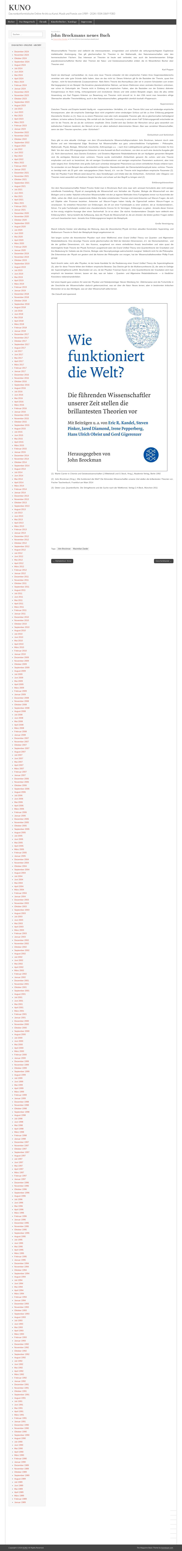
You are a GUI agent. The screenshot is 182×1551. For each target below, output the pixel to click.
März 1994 (19, 1293)
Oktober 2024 (20, 58)
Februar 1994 (20, 1297)
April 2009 (18, 684)
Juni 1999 (18, 1081)
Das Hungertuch (27, 22)
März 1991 (19, 1415)
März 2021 (19, 203)
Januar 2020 (20, 250)
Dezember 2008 (21, 698)
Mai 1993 (18, 1327)
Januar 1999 (20, 1098)
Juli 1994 (18, 1280)
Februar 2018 (20, 327)
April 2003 (18, 927)
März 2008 (19, 728)
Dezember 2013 (21, 496)
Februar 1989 (20, 1499)
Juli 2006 (18, 795)
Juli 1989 (18, 1482)
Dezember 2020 (21, 213)
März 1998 (19, 1132)
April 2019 (18, 280)
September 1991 (21, 1394)
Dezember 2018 (21, 294)
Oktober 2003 (20, 906)
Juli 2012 (18, 553)
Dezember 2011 (21, 576)
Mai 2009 (18, 681)
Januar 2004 (20, 896)
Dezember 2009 (21, 657)
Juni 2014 (18, 475)
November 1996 (21, 1186)
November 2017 (21, 338)
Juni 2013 (18, 516)
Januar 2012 (20, 573)
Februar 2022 (20, 166)
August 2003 (20, 913)
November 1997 (21, 1145)
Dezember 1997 (21, 1142)
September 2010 (21, 627)
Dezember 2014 (21, 455)
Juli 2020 (18, 230)
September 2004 (21, 869)
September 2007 (21, 748)
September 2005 (21, 829)
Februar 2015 (20, 449)
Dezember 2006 (21, 778)
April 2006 (18, 805)
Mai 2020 (18, 237)
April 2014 (18, 482)
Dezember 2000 (21, 1021)
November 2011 (21, 580)
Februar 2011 (20, 610)
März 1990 (19, 1455)
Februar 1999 (20, 1095)
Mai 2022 (18, 156)
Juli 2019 (18, 270)
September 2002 (21, 950)
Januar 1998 (20, 1139)
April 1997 (18, 1169)
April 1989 (18, 1492)
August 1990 (20, 1438)
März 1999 (19, 1092)
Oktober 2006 (20, 785)
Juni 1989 (18, 1485)
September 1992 (21, 1354)
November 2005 (21, 822)
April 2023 (18, 119)
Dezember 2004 (21, 859)
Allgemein (55, 31)
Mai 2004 (18, 883)
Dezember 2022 (21, 132)
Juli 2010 (18, 634)
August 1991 (20, 1398)
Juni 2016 (18, 395)
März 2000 (19, 1051)
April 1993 (18, 1330)
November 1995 (21, 1226)
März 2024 (19, 82)
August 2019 (20, 267)
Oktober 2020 (20, 220)
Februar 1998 (20, 1135)
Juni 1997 (18, 1162)
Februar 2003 (20, 933)
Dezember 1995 (21, 1223)
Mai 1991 (18, 1408)
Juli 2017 (18, 351)
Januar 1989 (20, 1502)
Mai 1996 (18, 1206)
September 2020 (21, 223)
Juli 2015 (18, 432)
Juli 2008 (18, 715)
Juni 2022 (18, 152)
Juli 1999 (18, 1078)
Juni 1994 (18, 1283)
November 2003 (21, 903)
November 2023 (21, 95)
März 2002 (19, 970)
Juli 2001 (18, 997)
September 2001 (21, 990)
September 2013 (21, 506)
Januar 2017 (20, 371)
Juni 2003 (18, 920)
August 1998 (20, 1115)
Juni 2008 (18, 718)
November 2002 (21, 943)
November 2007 (21, 741)
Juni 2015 (18, 435)
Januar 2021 (20, 210)
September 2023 (21, 102)
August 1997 (20, 1155)
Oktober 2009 (20, 664)
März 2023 (19, 122)
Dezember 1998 (21, 1102)
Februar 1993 (20, 1337)
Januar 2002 (20, 977)
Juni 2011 (18, 597)
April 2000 (18, 1048)
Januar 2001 (20, 1017)
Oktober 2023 (20, 98)
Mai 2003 (18, 923)
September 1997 (21, 1152)
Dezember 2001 (21, 980)
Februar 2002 (20, 974)
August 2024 (20, 65)
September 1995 (21, 1233)
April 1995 (18, 1250)
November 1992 (21, 1347)
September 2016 (21, 385)
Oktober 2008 (20, 704)
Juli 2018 (18, 311)
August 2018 (20, 307)
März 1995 (19, 1253)
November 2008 (21, 701)
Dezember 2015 (21, 415)
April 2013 (18, 523)
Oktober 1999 (20, 1068)
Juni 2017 (18, 354)
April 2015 (18, 442)
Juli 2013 (18, 512)
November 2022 (21, 135)
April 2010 (18, 644)
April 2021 (18, 199)
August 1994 (20, 1277)
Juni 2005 (18, 839)
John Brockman (64, 549)
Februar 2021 (20, 206)
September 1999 (21, 1071)
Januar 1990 (20, 1462)
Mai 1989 (18, 1489)
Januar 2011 (20, 614)
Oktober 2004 (20, 866)
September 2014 (21, 465)
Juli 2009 (18, 674)
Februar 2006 (20, 812)
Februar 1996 (20, 1216)
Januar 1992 (20, 1381)
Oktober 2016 (20, 381)
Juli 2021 (18, 189)
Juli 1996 (18, 1199)
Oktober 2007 (20, 745)
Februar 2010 (20, 651)
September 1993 (21, 1314)
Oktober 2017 (20, 341)
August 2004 (20, 873)
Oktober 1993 (20, 1310)
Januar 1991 (20, 1421)
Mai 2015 (18, 439)
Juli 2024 (18, 68)
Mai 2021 (18, 196)
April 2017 (18, 361)
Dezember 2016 (21, 375)
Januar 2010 (20, 654)
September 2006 (21, 789)
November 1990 (21, 1428)
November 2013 (21, 499)
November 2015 (21, 418)
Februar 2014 (20, 489)
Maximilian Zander (60, 39)
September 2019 (21, 263)
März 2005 (19, 849)
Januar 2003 (20, 937)
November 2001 (21, 984)
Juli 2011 (18, 593)
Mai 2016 (18, 398)
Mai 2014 (18, 479)
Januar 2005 (20, 856)
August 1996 (20, 1196)
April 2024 (18, 78)
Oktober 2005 (20, 826)
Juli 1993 (18, 1320)
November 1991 (21, 1388)
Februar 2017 (20, 368)
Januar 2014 (20, 492)
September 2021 (21, 183)
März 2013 (19, 526)
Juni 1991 (18, 1405)
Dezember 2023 (21, 92)
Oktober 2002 (20, 947)
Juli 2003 (18, 916)
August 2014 (20, 469)
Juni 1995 (18, 1243)
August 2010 (20, 630)
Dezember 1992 (21, 1344)
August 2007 (20, 752)
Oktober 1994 (20, 1270)
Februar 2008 (20, 731)
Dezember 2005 (21, 819)
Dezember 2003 (21, 900)
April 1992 (18, 1371)
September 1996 (21, 1193)
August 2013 (20, 509)
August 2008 (20, 711)
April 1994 (18, 1290)
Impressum (86, 22)
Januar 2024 (20, 88)
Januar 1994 (20, 1300)
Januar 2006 (20, 816)
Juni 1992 (18, 1364)
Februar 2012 (20, 570)
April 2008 (18, 725)
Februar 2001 (20, 1014)
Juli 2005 (18, 836)
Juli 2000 (18, 1038)
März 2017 (19, 364)
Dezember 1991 (21, 1384)
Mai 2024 (18, 75)
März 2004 (19, 889)
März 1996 (19, 1213)
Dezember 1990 (21, 1425)
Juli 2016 (18, 391)
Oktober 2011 (20, 583)
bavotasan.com (167, 1548)
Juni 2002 (18, 960)
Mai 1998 (18, 1125)
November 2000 (21, 1024)
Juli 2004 (18, 876)
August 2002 (20, 953)
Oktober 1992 (20, 1351)
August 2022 (20, 146)
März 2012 (19, 566)
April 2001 (18, 1007)
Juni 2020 (18, 233)
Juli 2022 (18, 149)
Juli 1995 (18, 1240)
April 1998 (18, 1129)
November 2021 (21, 176)
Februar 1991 (20, 1418)
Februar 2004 (20, 893)
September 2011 (21, 587)
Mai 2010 (18, 640)
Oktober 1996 (20, 1189)
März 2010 (19, 647)
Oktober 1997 (20, 1149)
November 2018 (21, 297)
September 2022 (21, 142)
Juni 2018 (18, 314)
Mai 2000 (18, 1044)
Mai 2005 (18, 842)
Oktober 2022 (20, 139)
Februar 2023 (20, 125)
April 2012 (18, 563)
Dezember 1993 (21, 1304)
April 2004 (18, 886)
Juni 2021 (18, 193)
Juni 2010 (18, 637)
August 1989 (20, 1479)
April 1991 (18, 1411)
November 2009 (21, 661)
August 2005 (20, 832)
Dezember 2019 (21, 253)
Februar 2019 (20, 287)
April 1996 (18, 1209)
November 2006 (21, 782)
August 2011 (20, 590)
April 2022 (18, 159)
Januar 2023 (20, 129)
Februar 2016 (20, 408)
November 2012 (21, 539)
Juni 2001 (18, 1001)
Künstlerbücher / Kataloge (64, 22)
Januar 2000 (20, 1058)
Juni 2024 (18, 72)
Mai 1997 (18, 1166)
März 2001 (19, 1011)
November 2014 (21, 459)
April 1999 (18, 1088)
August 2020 (20, 226)
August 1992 (20, 1357)
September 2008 (21, 708)
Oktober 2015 (20, 422)
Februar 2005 (20, 852)
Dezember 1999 (21, 1061)
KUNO (20, 7)
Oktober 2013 (20, 502)
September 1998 (21, 1112)
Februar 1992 (20, 1378)
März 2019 (19, 284)
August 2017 (20, 348)
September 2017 (21, 344)
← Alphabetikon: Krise (62, 561)
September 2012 (21, 546)
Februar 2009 (20, 691)
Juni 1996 (18, 1203)
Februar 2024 (20, 85)
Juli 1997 (18, 1159)
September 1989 (21, 1475)
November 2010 (21, 620)
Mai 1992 (18, 1367)
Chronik (43, 22)
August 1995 (20, 1236)
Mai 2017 (18, 358)
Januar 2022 (20, 169)
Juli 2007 (18, 755)
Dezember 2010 (21, 617)
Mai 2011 (18, 600)
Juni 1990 (18, 1445)
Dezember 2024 (21, 51)
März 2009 (19, 688)
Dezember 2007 (21, 738)
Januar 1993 (20, 1341)
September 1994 (21, 1273)
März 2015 (19, 445)
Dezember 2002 (21, 940)
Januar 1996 (20, 1219)
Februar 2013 (20, 529)
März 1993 (19, 1334)
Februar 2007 (20, 772)
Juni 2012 (18, 556)
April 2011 (18, 603)
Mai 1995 (18, 1246)
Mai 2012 (18, 560)
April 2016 (18, 402)
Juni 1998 (18, 1122)
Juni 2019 (18, 274)
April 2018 (18, 321)
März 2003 (19, 930)
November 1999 (21, 1065)
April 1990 (18, 1452)
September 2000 (21, 1031)
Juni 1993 (18, 1324)
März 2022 (19, 162)
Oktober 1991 (20, 1391)
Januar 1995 (20, 1260)
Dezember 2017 (21, 334)
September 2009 (21, 667)
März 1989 (19, 1495)
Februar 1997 (20, 1176)
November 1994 (21, 1266)
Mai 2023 (18, 115)
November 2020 (21, 216)
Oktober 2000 (20, 1028)
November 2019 (21, 257)
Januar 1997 (20, 1179)
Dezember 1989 (21, 1465)
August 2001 (20, 994)
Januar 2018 (20, 331)
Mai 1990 (18, 1448)
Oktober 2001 (20, 987)
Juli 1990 (18, 1442)
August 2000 (20, 1034)
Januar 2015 (20, 452)
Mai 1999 (18, 1085)
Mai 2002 (18, 964)
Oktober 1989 (20, 1472)
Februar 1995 (20, 1256)
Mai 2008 (18, 721)
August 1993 (20, 1317)
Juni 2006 (18, 799)
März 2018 (19, 324)
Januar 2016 (20, 412)
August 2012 (20, 550)
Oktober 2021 (20, 179)
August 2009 (20, 671)
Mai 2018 (18, 317)
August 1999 (20, 1075)
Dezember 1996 (21, 1182)
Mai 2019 (18, 277)
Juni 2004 (18, 879)
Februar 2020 (20, 247)
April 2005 (18, 846)
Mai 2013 (18, 519)
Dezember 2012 (21, 536)
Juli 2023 (18, 109)
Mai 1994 (18, 1287)
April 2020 (18, 240)
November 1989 (21, 1469)
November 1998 (21, 1105)
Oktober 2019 (20, 260)
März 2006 (19, 809)
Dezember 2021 (21, 173)
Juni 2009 (18, 677)
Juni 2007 (18, 758)
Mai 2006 (18, 802)
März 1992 (19, 1374)
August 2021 (20, 186)
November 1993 (21, 1307)
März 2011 (19, 607)
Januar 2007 (20, 775)
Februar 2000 (20, 1054)
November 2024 (21, 55)
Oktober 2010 (20, 624)
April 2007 (18, 765)
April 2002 (18, 967)
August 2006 (20, 792)
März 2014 (19, 486)
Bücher (11, 22)
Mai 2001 (18, 1004)
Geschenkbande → (164, 561)
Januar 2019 (20, 290)
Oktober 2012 (20, 543)
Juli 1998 (18, 1118)
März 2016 (19, 405)
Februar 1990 (20, 1458)
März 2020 (19, 243)
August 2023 (20, 105)
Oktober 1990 (20, 1431)
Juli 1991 (18, 1401)
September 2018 (21, 304)
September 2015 (21, 425)
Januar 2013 (20, 533)
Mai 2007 (18, 762)
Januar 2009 (20, 694)
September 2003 (21, 910)
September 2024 (21, 62)
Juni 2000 (18, 1041)
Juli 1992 (18, 1361)
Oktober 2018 (20, 300)
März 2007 (19, 768)
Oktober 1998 (20, 1108)
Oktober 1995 (20, 1229)
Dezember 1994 (21, 1263)
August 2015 (20, 428)
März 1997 (19, 1172)
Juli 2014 (18, 472)
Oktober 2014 (20, 462)
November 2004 (21, 863)
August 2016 (20, 388)
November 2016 (21, 378)
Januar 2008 (20, 735)
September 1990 (21, 1435)
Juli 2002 (18, 957)
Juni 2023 (18, 112)
